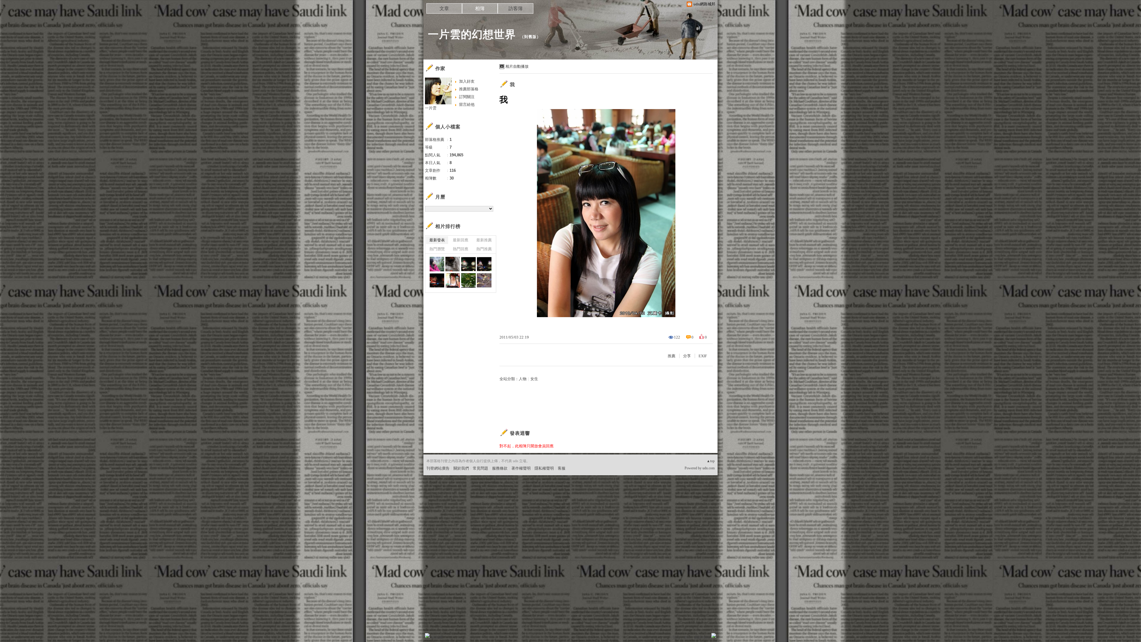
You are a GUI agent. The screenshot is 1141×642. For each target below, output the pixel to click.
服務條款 (500, 468)
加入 (687, 637)
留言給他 (467, 104)
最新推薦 (484, 240)
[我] (437, 264)
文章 (444, 8)
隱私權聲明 (544, 468)
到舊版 (530, 36)
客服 (561, 468)
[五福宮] (452, 280)
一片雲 (430, 108)
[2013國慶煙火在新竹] (468, 264)
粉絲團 (437, 637)
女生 (534, 379)
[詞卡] (468, 280)
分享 (687, 356)
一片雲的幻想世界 (472, 34)
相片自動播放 (517, 66)
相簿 (480, 8)
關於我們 (461, 468)
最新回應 (460, 240)
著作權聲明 (521, 468)
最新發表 (437, 240)
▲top (711, 461)
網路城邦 (702, 637)
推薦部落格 (468, 89)
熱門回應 (460, 249)
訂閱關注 (467, 97)
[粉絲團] (427, 635)
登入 (676, 637)
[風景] (452, 264)
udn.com (708, 468)
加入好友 (467, 81)
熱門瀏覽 (437, 249)
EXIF (703, 356)
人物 (523, 379)
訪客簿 (515, 8)
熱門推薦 (484, 249)
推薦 (671, 356)
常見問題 (480, 468)
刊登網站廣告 (438, 468)
